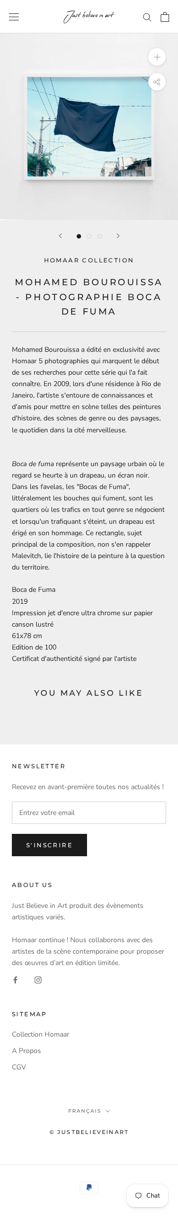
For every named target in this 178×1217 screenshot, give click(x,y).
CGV (19, 1067)
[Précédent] (60, 236)
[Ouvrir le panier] (165, 17)
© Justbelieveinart (89, 1132)
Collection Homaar (40, 1034)
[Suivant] (118, 236)
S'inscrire (49, 845)
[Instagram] (38, 979)
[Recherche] (147, 16)
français (84, 1111)
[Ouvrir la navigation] (14, 16)
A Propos (26, 1050)
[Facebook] (15, 979)
